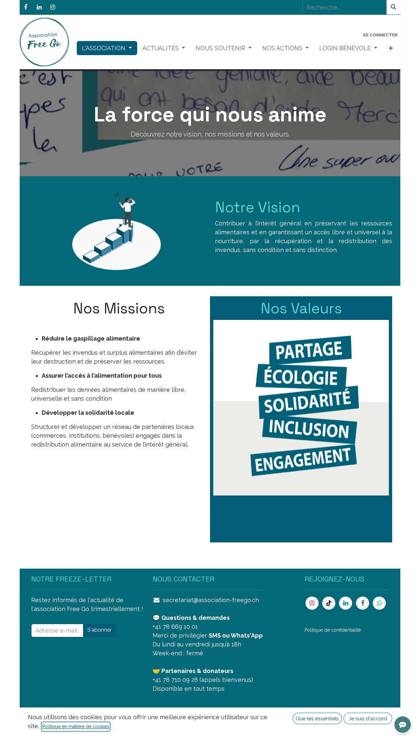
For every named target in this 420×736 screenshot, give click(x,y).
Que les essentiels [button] (317, 718)
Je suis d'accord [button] (368, 718)
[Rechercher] (393, 7)
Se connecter (380, 34)
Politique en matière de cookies (75, 726)
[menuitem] (107, 48)
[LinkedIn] (39, 7)
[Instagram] (52, 7)
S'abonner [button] (99, 630)
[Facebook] (26, 7)
